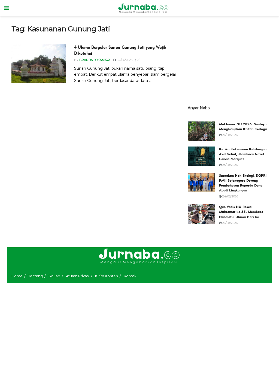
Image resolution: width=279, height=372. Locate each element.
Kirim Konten (106, 276)
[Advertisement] (228, 59)
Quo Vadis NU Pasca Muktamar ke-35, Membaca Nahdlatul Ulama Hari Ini (241, 212)
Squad (54, 276)
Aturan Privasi (77, 276)
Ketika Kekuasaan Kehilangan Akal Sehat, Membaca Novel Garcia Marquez (242, 154)
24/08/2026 (230, 196)
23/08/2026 (230, 223)
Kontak (130, 276)
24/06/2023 (124, 60)
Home (17, 276)
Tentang (35, 276)
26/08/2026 (230, 135)
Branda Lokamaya (94, 60)
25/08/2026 (230, 165)
